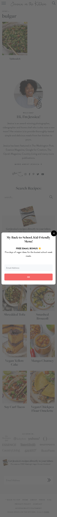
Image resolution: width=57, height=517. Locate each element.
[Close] (54, 233)
